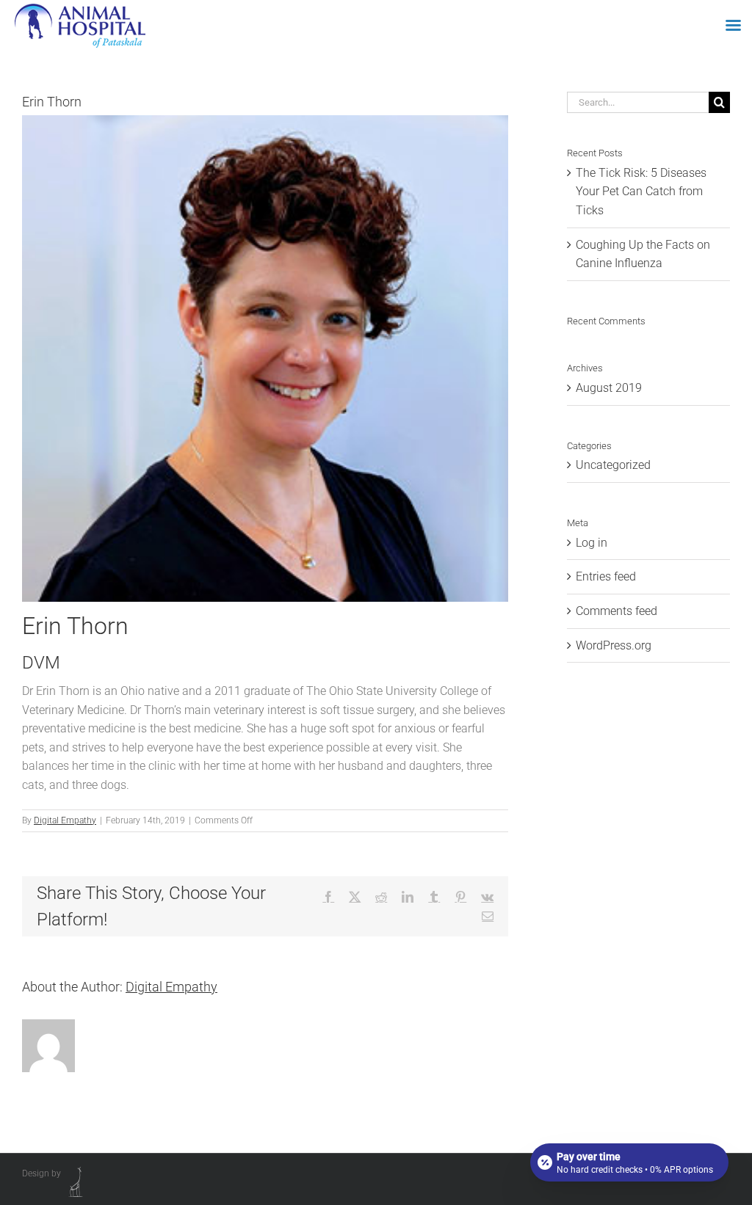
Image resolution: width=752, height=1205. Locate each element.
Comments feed (616, 611)
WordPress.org (613, 645)
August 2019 (609, 388)
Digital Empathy (65, 820)
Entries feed (606, 576)
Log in (591, 543)
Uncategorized (613, 465)
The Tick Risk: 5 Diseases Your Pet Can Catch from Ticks (641, 191)
